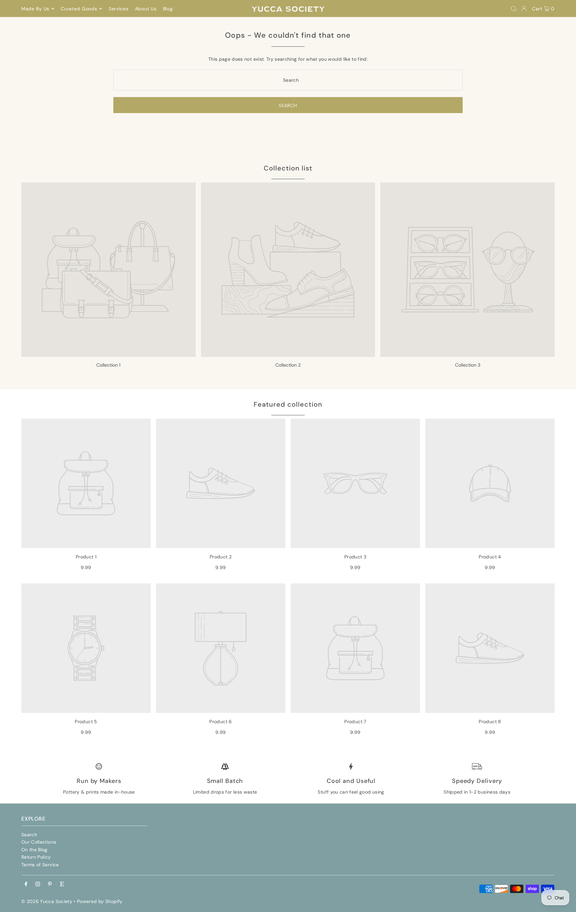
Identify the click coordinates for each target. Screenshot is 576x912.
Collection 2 (288, 365)
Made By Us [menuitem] (35, 9)
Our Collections (38, 842)
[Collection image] (108, 269)
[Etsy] (62, 884)
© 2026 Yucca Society (46, 901)
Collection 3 (467, 365)
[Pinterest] (50, 884)
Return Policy (36, 857)
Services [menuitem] (119, 9)
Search (29, 835)
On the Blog (34, 850)
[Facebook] (26, 884)
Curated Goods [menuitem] (79, 9)
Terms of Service (40, 865)
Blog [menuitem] (168, 9)
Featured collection (288, 404)
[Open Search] (513, 8)
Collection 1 (108, 365)
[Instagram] (37, 884)
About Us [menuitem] (146, 9)
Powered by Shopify (99, 901)
